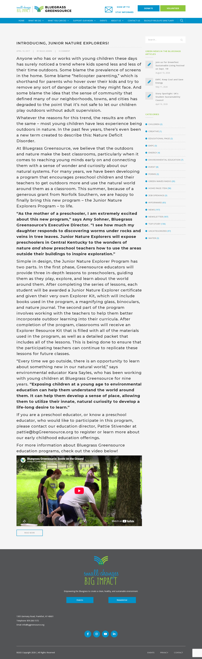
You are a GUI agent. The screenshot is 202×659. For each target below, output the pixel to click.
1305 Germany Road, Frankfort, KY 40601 (35, 616)
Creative (153, 131)
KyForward (155, 202)
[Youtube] (105, 634)
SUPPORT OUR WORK (83, 20)
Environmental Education (164, 160)
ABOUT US (116, 20)
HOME (21, 20)
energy (152, 152)
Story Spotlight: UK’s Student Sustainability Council (168, 96)
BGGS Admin (46, 51)
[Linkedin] (114, 634)
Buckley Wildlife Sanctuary (159, 20)
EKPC (151, 145)
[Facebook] (87, 634)
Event (152, 167)
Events (80, 600)
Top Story (154, 224)
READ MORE (29, 533)
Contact (178, 652)
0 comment (64, 51)
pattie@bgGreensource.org (44, 432)
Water (152, 238)
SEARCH (181, 40)
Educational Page (159, 138)
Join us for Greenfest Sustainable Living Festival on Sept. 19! (170, 65)
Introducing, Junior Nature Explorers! (62, 43)
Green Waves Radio (159, 181)
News (151, 209)
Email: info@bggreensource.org (30, 624)
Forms (152, 174)
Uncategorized (157, 231)
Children (154, 124)
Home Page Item (157, 188)
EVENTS (103, 20)
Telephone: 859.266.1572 (27, 620)
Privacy (164, 652)
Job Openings (156, 195)
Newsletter (155, 216)
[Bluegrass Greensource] (43, 8)
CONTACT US (134, 20)
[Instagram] (96, 634)
